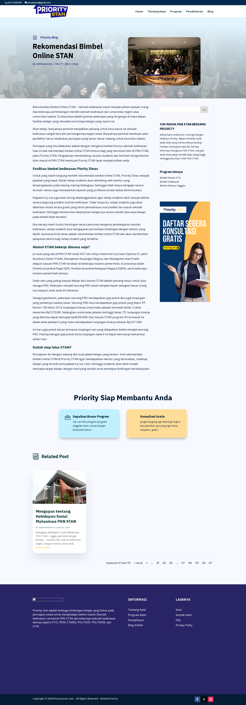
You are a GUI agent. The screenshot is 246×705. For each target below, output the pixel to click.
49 (197, 563)
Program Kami (137, 615)
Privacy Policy (184, 625)
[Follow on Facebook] (197, 699)
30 (171, 563)
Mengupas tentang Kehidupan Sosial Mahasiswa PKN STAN (56, 516)
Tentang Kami (156, 11)
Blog (210, 11)
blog (75, 63)
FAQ (178, 620)
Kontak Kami (184, 615)
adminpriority (44, 63)
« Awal (138, 563)
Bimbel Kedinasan (169, 181)
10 (157, 563)
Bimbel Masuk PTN (170, 177)
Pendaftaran (194, 11)
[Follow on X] (204, 699)
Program (176, 11)
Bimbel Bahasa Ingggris (172, 185)
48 (190, 563)
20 (164, 563)
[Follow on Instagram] (210, 699)
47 (183, 563)
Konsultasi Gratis (152, 416)
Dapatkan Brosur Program (91, 416)
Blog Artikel (135, 625)
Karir (179, 610)
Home (139, 11)
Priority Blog (49, 37)
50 (204, 563)
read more (43, 547)
